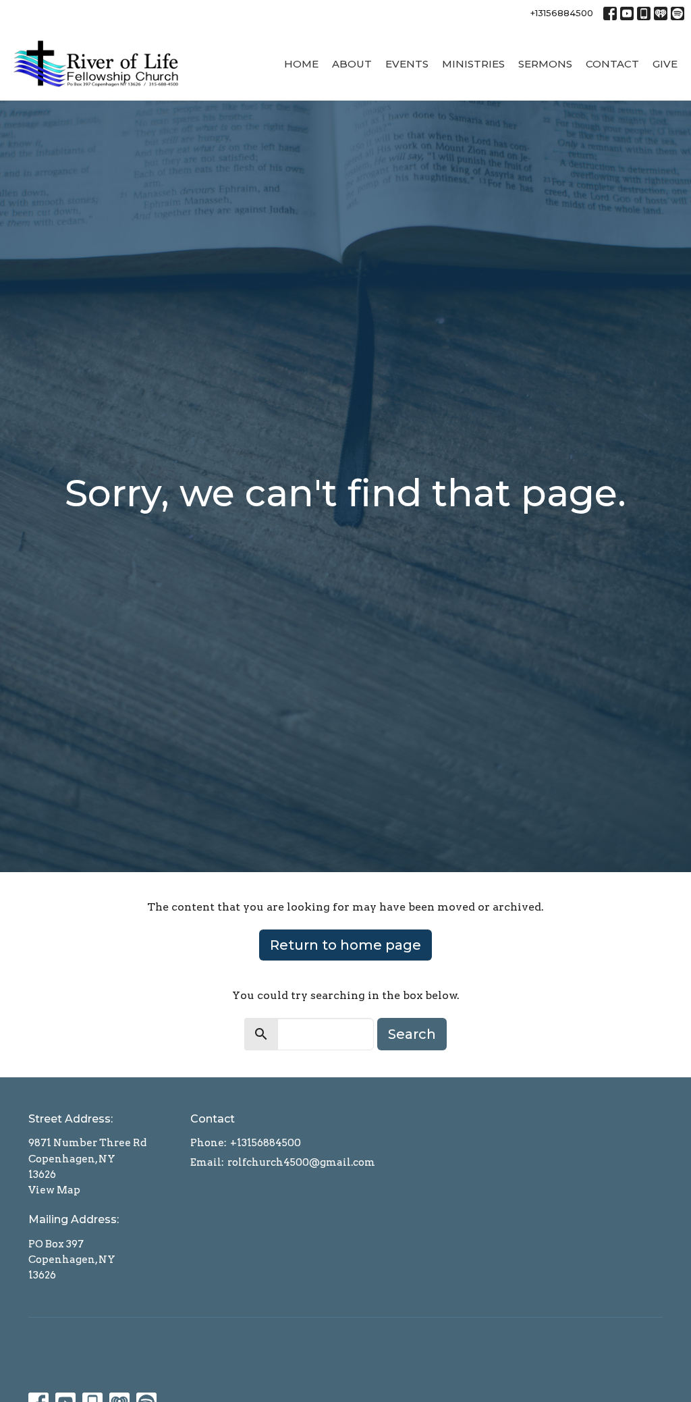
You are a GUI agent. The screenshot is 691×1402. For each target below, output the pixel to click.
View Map (54, 1190)
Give (665, 63)
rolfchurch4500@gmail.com (301, 1162)
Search (412, 1034)
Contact (612, 63)
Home (301, 63)
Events (407, 63)
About (352, 63)
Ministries (473, 63)
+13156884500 (561, 12)
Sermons (545, 63)
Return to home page (345, 945)
